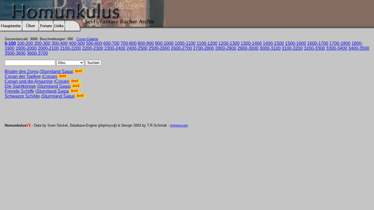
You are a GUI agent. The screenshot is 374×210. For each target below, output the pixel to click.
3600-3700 (37, 53)
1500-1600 (295, 43)
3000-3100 (270, 48)
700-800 (128, 43)
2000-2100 (48, 48)
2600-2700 (181, 48)
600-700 (111, 43)
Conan (49, 76)
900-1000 (164, 43)
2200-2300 (92, 48)
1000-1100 (185, 43)
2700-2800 (203, 48)
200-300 (42, 43)
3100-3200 (292, 48)
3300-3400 (336, 48)
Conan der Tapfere (23, 76)
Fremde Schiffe (19, 91)
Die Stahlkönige (20, 86)
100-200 (25, 43)
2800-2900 (225, 48)
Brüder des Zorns (21, 71)
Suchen (93, 63)
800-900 (146, 43)
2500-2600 (159, 48)
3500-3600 (15, 53)
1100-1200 (207, 43)
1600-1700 (317, 43)
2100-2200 (70, 48)
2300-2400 (114, 48)
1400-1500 (273, 43)
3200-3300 (314, 48)
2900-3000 (247, 48)
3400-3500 (358, 48)
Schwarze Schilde (22, 96)
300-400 (59, 43)
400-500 (77, 43)
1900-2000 (26, 48)
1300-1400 (251, 43)
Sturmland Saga (56, 71)
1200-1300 (229, 43)
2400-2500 (137, 48)
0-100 (10, 43)
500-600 (94, 43)
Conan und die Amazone (29, 81)
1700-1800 (339, 43)
